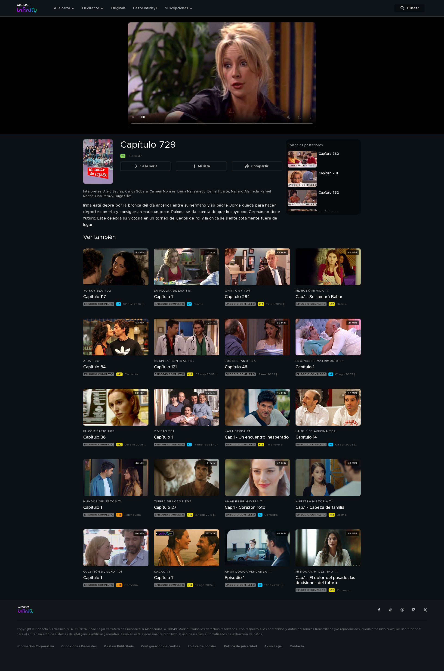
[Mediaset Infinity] (27, 8)
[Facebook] (379, 610)
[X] (425, 610)
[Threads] (402, 610)
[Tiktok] (390, 610)
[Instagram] (414, 610)
